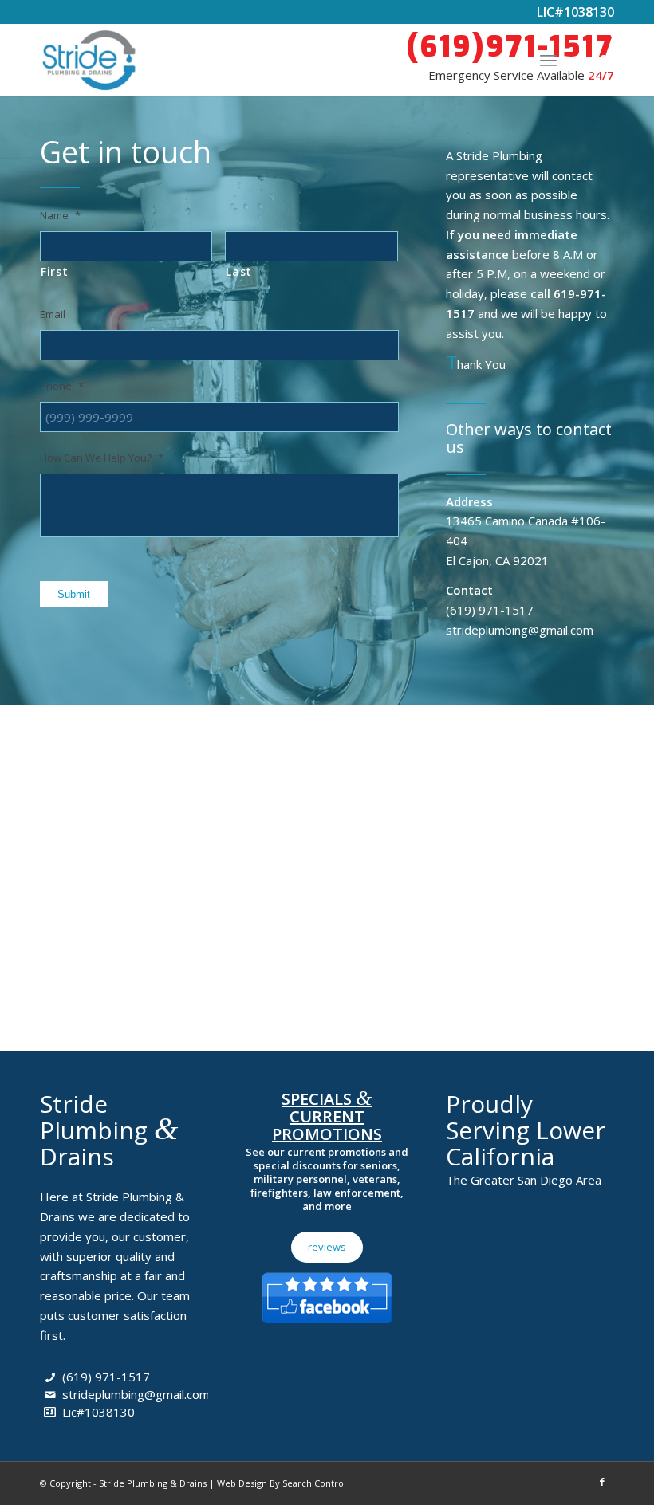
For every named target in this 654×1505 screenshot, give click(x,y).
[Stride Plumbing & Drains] (88, 60)
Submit (73, 594)
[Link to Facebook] (602, 60)
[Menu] (548, 59)
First (54, 271)
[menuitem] (548, 59)
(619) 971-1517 (106, 1377)
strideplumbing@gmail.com (136, 1394)
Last (239, 271)
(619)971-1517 (510, 47)
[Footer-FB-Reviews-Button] (327, 1294)
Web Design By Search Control (281, 1483)
